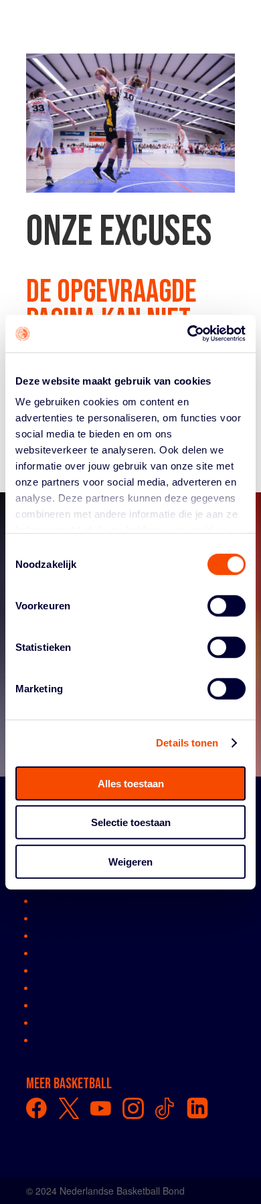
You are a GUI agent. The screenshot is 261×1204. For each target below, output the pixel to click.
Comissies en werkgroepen (93, 935)
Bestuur (51, 917)
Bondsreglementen (75, 970)
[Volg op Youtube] (101, 1108)
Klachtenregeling (70, 987)
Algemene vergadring (80, 900)
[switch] (226, 605)
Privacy (50, 1039)
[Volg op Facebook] (37, 1108)
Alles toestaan (131, 783)
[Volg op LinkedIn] (197, 1108)
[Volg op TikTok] (165, 1108)
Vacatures (56, 1022)
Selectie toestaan (131, 822)
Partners (53, 1004)
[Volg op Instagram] (133, 1108)
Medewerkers (64, 952)
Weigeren (130, 861)
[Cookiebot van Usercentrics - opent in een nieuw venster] (188, 333)
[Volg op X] (69, 1108)
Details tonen (187, 742)
